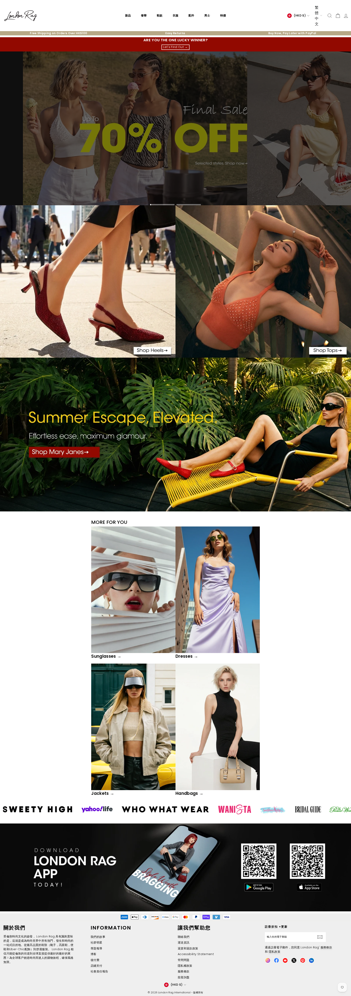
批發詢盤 (183, 977)
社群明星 (96, 942)
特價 (223, 15)
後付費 (95, 960)
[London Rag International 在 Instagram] (268, 960)
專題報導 (96, 948)
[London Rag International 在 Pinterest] (303, 960)
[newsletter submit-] (321, 937)
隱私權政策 (185, 966)
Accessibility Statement (196, 954)
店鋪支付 (96, 966)
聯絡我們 (183, 937)
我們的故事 (98, 937)
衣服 (175, 15)
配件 (191, 15)
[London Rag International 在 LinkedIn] (311, 960)
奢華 (144, 15)
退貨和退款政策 (188, 948)
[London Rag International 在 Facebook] (276, 960)
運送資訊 (183, 942)
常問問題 (183, 960)
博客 (93, 954)
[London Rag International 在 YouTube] (285, 960)
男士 (207, 15)
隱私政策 (274, 952)
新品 (128, 15)
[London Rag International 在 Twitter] (294, 960)
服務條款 (183, 971)
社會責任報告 (99, 971)
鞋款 (159, 15)
